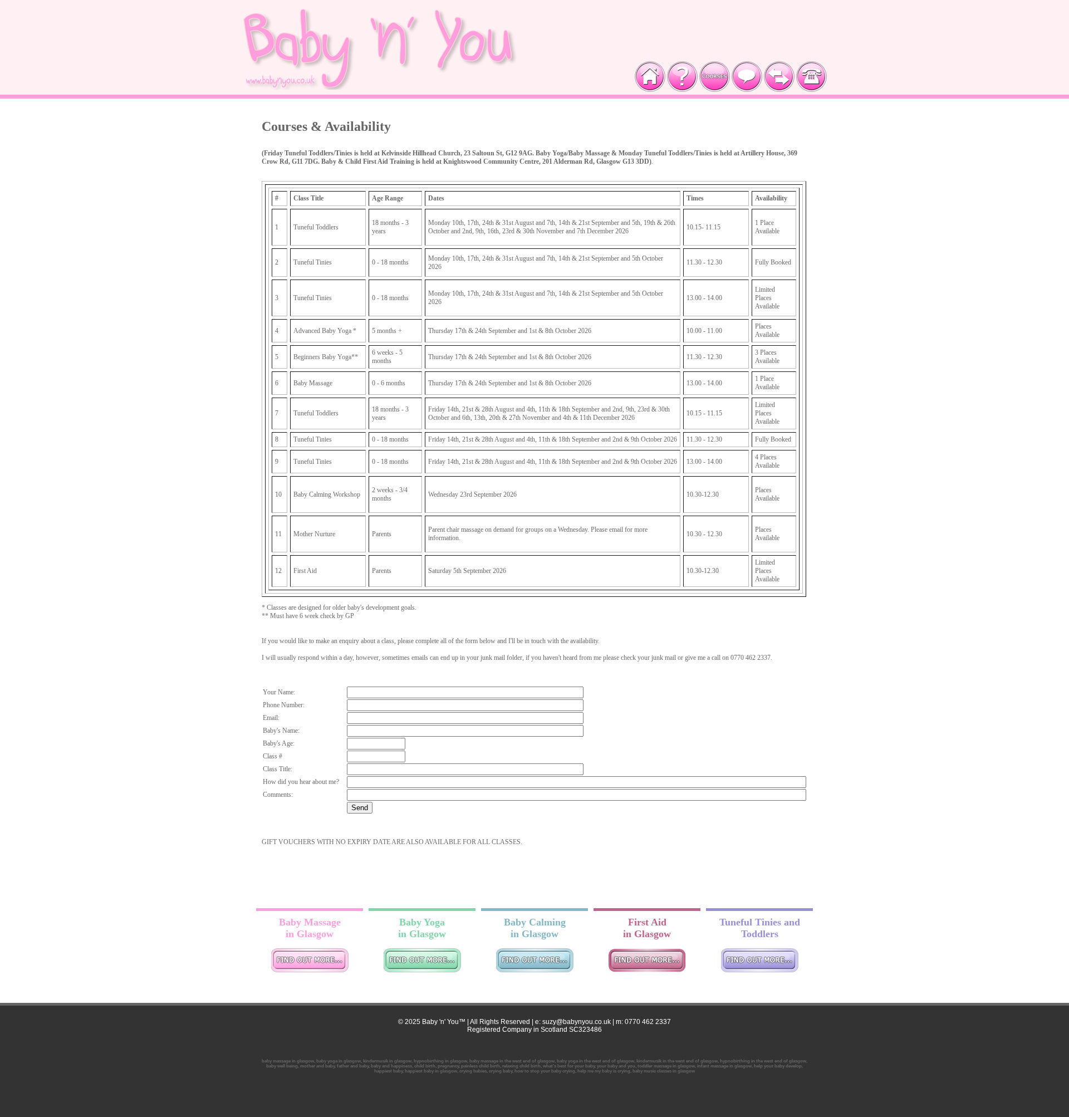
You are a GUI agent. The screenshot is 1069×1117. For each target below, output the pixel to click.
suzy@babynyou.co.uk (576, 1022)
